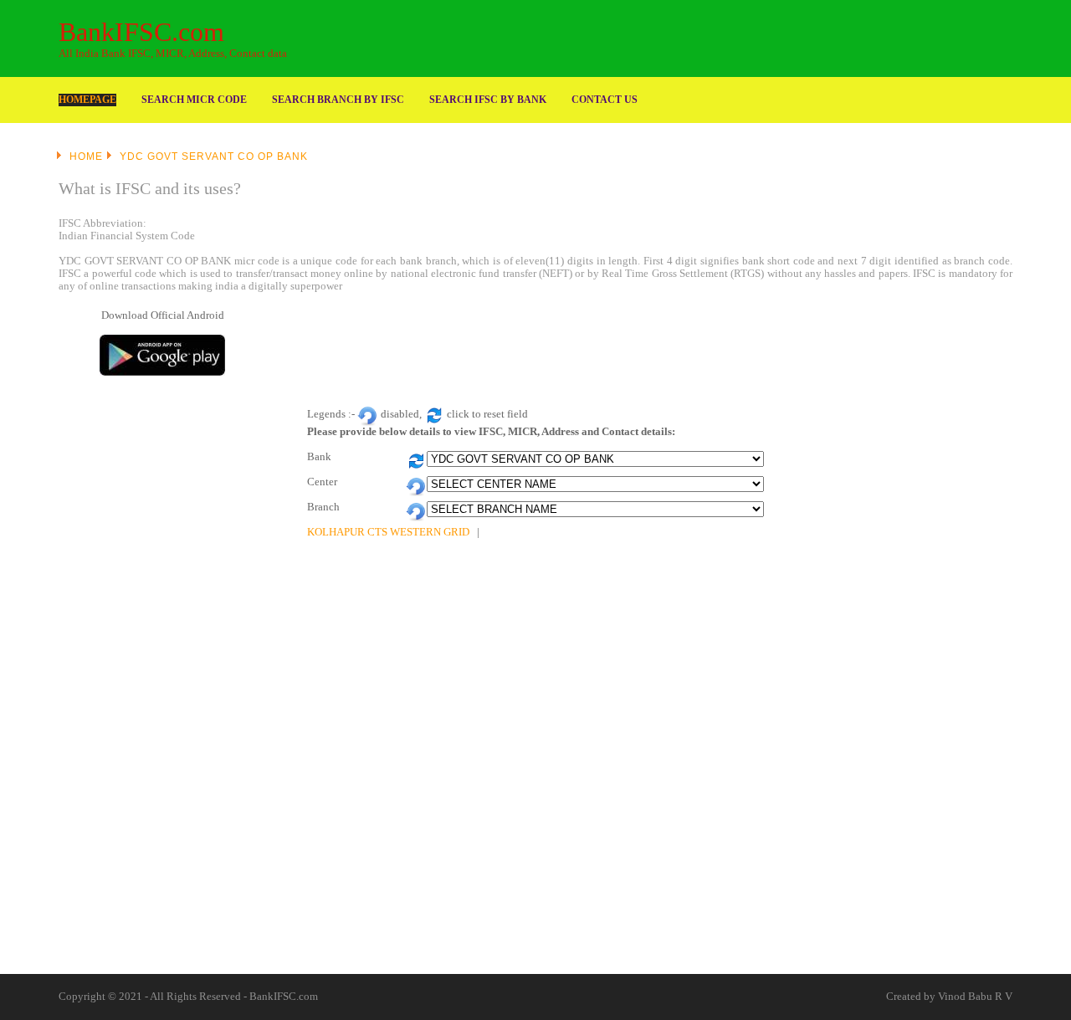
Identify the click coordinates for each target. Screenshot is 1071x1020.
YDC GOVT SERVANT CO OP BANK (214, 156)
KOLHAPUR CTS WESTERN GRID (388, 532)
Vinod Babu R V (975, 996)
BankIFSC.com (141, 32)
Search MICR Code (194, 99)
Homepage (87, 99)
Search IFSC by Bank (487, 99)
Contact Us (604, 99)
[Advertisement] (659, 347)
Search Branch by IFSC (338, 99)
